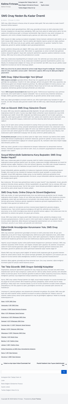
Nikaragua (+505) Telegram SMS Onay (13, 333)
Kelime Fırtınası (9, 3)
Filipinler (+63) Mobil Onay (9, 337)
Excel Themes (36, 399)
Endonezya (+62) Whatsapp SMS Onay (13, 317)
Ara (64, 372)
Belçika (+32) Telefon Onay (9, 341)
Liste (41, 2)
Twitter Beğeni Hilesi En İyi (26, 8)
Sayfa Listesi (45, 5)
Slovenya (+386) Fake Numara (10, 357)
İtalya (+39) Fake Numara (9, 353)
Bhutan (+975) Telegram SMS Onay (12, 329)
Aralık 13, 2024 (14, 20)
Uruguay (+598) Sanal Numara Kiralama (13, 309)
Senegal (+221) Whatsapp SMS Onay (12, 321)
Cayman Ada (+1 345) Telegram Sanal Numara (15, 325)
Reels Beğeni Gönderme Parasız (28, 5)
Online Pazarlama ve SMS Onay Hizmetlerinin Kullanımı (18, 349)
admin (5, 20)
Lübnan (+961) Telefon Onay (10, 345)
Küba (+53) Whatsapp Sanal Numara (12, 313)
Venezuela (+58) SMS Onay (9, 305)
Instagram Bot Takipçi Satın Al (27, 2)
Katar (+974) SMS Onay (8, 301)
